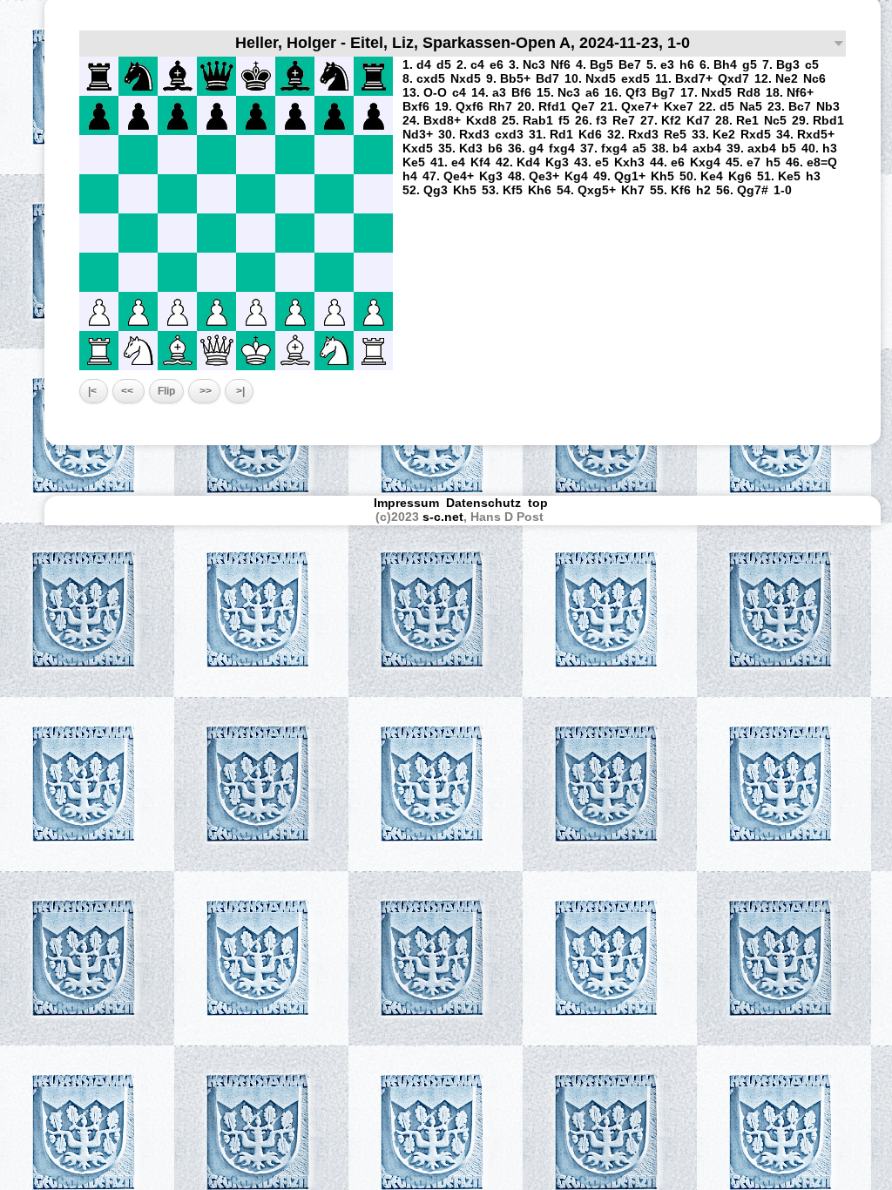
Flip (166, 391)
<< (128, 391)
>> (204, 391)
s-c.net (442, 517)
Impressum (406, 503)
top (539, 503)
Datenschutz (483, 503)
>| (239, 391)
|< (93, 391)
